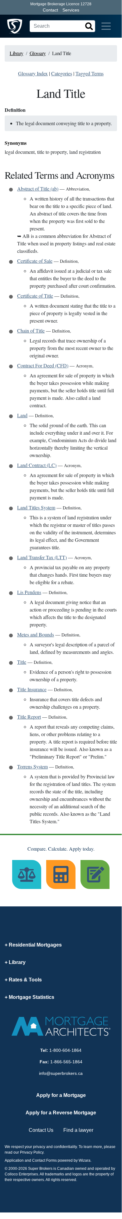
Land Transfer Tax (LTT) (42, 557)
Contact (50, 9)
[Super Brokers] (14, 26)
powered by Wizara (74, 1160)
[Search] (89, 26)
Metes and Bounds (35, 634)
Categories (61, 73)
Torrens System (32, 766)
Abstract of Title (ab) (37, 188)
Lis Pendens (29, 592)
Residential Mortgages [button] (35, 944)
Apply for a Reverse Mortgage (61, 1112)
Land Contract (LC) (36, 465)
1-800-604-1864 (65, 1050)
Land (22, 415)
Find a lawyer (78, 1130)
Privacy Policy (31, 1152)
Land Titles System (36, 507)
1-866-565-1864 (66, 1061)
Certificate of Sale (34, 261)
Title (21, 662)
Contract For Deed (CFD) (42, 365)
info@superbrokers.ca (61, 1073)
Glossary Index (33, 73)
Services (70, 9)
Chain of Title (31, 330)
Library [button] (17, 962)
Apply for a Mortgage (61, 1095)
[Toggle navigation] (106, 26)
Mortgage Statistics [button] (31, 997)
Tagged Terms (90, 73)
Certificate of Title (35, 295)
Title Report (29, 716)
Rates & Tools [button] (25, 979)
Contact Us (41, 1130)
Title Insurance (31, 689)
